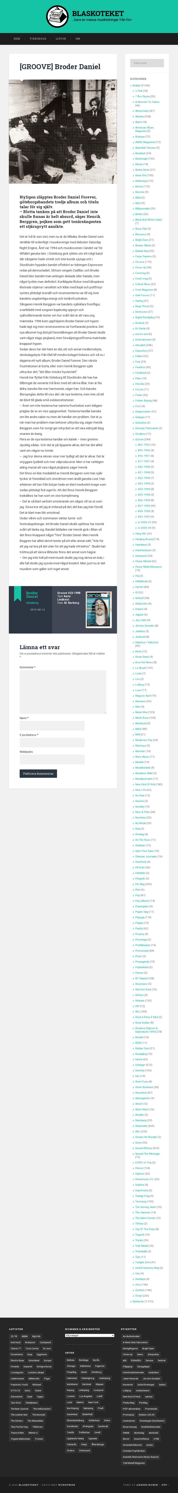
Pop (137, 895)
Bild (137, 203)
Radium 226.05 (147, 1414)
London (71, 1396)
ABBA (25, 1336)
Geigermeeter (143, 411)
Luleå (99, 1396)
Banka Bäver (142, 169)
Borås (96, 1360)
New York (93, 1402)
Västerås (71, 1444)
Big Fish (36, 1336)
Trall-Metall (141, 1245)
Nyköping (88, 1408)
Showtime (141, 1092)
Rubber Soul (142, 1048)
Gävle (84, 1372)
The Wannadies (35, 1420)
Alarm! (139, 122)
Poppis (139, 922)
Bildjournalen (142, 208)
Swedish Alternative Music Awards (141, 1456)
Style (29, 1396)
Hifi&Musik (141, 581)
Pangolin (140, 878)
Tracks (139, 1240)
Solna (107, 1420)
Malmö (80, 1402)
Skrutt (138, 1103)
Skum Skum (142, 1109)
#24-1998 (144, 489)
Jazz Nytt (140, 620)
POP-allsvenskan (131, 1408)
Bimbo (139, 214)
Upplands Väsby (75, 1438)
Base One (140, 175)
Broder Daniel (32, 595)
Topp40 (139, 1234)
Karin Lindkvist (64, 598)
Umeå (97, 1432)
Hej (137, 575)
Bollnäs (70, 1360)
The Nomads (38, 1414)
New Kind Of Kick (145, 784)
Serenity (139, 1070)
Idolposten (141, 603)
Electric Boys (17, 1360)
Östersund (84, 1450)
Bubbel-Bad (142, 251)
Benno (139, 186)
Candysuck (45, 1342)
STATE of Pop (143, 1162)
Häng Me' (140, 533)
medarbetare (142, 1390)
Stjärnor (139, 1173)
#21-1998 (144, 472)
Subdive (139, 1184)
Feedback (140, 372)
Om (77, 38)
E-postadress (29, 735)
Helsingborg (88, 1378)
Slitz (137, 1131)
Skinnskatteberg (75, 1420)
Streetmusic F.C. (144, 1179)
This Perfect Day (19, 1426)
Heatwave (141, 555)
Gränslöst (140, 422)
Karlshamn (72, 1384)
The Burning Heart (145, 1207)
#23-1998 (74, 593)
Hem (17, 38)
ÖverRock (140, 861)
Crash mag (141, 278)
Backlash (140, 153)
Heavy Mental (143, 561)
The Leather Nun (19, 1414)
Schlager (140, 1064)
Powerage (141, 939)
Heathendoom (143, 550)
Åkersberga (98, 1444)
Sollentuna (94, 1420)
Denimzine (141, 311)
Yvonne (39, 1438)
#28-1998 (144, 511)
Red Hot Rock (143, 989)
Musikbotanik (142, 767)
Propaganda (142, 961)
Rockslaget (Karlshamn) (152, 1420)
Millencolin (34, 1378)
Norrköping (73, 1408)
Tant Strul (16, 1402)
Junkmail (140, 636)
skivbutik (153, 1432)
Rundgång (141, 1054)
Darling (139, 300)
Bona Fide (141, 228)
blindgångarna (130, 1348)
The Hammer (142, 1212)
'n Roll (138, 90)
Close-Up (140, 267)
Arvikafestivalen (131, 1336)
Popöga (139, 917)
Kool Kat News (144, 662)
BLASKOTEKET (29, 1484)
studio (149, 1444)
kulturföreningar (146, 1384)
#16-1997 (144, 455)
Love (138, 690)
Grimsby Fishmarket (146, 428)
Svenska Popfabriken (134, 1450)
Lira (137, 679)
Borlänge (83, 1360)
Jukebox (140, 631)
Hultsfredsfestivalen (133, 1372)
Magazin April (143, 695)
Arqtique (140, 136)
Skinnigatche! (142, 1098)
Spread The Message (147, 1153)
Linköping (84, 1390)
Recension (141, 983)
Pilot (137, 889)
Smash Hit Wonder (146, 1137)
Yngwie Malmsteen (20, 1438)
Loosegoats (17, 1372)
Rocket (139, 1037)
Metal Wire (141, 712)
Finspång (71, 1372)
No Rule (139, 795)
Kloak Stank (142, 656)
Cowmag (140, 273)
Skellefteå (87, 1414)
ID (136, 592)
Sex (137, 1076)
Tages (40, 1396)
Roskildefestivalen (150, 1426)
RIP (137, 1006)
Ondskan (140, 845)
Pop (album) (142, 900)
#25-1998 (144, 494)
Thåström (38, 1426)
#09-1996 (144, 450)
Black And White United (148, 219)
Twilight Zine (142, 1262)
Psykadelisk (142, 967)
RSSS (138, 1042)
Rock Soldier (142, 1022)
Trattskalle (141, 1251)
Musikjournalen (143, 778)
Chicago (71, 1366)
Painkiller (140, 873)
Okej (137, 828)
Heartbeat (141, 544)
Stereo (139, 1168)
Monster (140, 751)
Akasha (139, 116)
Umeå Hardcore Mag (147, 1267)
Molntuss (140, 745)
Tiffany (139, 1223)
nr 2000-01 (144, 522)
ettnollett (140, 345)
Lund (69, 1402)
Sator (27, 1390)
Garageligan (143, 1366)
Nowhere (140, 817)
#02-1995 (144, 444)
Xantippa (140, 1279)
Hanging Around (144, 539)
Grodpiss (140, 433)
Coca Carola (32, 1348)
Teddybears (31, 1402)
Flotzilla (139, 384)
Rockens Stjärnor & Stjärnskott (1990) (146, 1030)
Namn (24, 718)
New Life (140, 790)
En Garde (140, 328)
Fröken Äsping (143, 400)
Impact (139, 609)
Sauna (138, 1059)
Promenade (142, 950)
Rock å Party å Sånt (146, 1017)
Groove (62, 593)
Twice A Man (17, 1432)
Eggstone (42, 1354)
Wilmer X (33, 1432)
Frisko (138, 395)
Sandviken (72, 1414)
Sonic (138, 1142)
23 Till (14, 1336)
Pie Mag (140, 884)
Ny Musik (140, 823)
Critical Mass (142, 284)
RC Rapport (142, 978)
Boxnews (140, 234)
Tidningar (38, 38)
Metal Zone (141, 717)
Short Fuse (141, 1081)
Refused (37, 1384)
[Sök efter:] (147, 63)
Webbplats (26, 751)
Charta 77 (16, 1348)
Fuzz (138, 406)
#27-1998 (144, 505)
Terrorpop (141, 1201)
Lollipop (139, 684)
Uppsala (92, 1438)
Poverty (139, 934)
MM (137, 734)
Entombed (34, 1360)
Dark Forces (142, 295)
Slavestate (141, 1125)
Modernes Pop (143, 740)
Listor (61, 38)
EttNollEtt (136, 1360)
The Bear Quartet (19, 1408)
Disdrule (139, 322)
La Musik (140, 668)
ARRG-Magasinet (145, 142)
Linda (138, 673)
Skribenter (138, 1301)
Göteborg (32, 602)
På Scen (140, 867)
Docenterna (17, 1354)
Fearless (140, 367)
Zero (138, 1284)
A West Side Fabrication (135, 1342)
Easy (29, 1354)
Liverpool (98, 1390)
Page (47, 1378)
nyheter (149, 1396)
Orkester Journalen (146, 856)
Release (139, 1000)
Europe (47, 1360)
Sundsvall (103, 1426)
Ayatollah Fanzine (145, 147)
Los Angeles (85, 1396)
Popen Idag (141, 911)
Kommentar (27, 667)
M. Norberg (71, 602)
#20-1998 (144, 466)
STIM (156, 1438)
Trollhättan (84, 1432)
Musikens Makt (144, 773)
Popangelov (142, 906)
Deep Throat (142, 306)
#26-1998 (144, 500)
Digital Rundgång (144, 317)
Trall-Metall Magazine (134, 1463)
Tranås (70, 1432)
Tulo (137, 1257)
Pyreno (139, 972)
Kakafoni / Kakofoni (146, 642)
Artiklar (137, 85)
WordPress (66, 1484)
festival (161, 1360)
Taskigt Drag (142, 1196)
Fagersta (99, 1366)
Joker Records (130, 1378)
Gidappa (139, 417)
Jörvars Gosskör (144, 625)
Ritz (137, 1011)
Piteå (100, 1408)
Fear (137, 361)
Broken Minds (143, 245)
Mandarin (140, 701)
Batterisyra (141, 180)
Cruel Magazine (144, 289)
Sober (38, 1390)
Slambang (141, 1120)
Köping (70, 1390)
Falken (139, 356)
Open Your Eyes (144, 851)
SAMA (126, 1432)
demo (140, 1354)
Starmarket (16, 1396)
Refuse (139, 995)
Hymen (139, 587)
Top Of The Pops (145, 1229)
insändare (154, 1372)
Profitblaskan (142, 945)
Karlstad (86, 1384)
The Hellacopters (42, 1408)
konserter (128, 1384)
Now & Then (142, 812)
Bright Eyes (141, 239)
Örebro (70, 1450)
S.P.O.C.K (15, 1390)
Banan (139, 164)
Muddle (139, 762)
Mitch (138, 729)
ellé (124, 1360)
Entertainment (143, 339)
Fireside (15, 1366)
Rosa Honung (130, 1426)
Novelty (139, 806)
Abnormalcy (142, 110)
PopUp (139, 928)
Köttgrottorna (44, 1366)
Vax (137, 1273)
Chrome (139, 261)
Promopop (128, 1414)
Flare (138, 378)
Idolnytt (139, 598)
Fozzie (139, 389)
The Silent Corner (145, 1218)
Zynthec (140, 1290)
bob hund (16, 1342)
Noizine (139, 801)
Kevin (138, 651)
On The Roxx (142, 839)
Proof (138, 956)
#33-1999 (144, 516)
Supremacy (141, 1190)
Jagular (139, 614)
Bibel (138, 197)
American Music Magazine (144, 129)
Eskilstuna (85, 1366)
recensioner (129, 1420)
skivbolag (139, 1432)
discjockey (153, 1354)
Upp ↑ (165, 1484)
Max (137, 706)
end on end (141, 334)
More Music (142, 756)
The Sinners (17, 1420)
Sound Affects (143, 1148)
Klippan (99, 1384)
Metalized (140, 723)
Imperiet (28, 1366)
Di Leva (47, 1348)
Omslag (139, 834)
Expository (141, 350)
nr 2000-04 (144, 527)
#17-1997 (144, 461)
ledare (162, 1384)
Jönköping (104, 1378)
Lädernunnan (17, 1378)
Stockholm (72, 1426)
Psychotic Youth (19, 1384)
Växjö (84, 1444)
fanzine (149, 1360)
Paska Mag (128, 1402)
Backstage (141, 158)
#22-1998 (144, 478)
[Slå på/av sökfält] (163, 39)
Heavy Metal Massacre (148, 566)
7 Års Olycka (142, 96)
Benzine (139, 192)
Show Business (144, 1087)
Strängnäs (88, 1426)
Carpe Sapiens (143, 256)
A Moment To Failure (147, 102)
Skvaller (139, 1114)
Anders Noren (147, 1484)
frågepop (128, 1366)
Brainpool (30, 1342)
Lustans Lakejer (36, 1372)
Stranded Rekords (132, 1444)
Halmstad (72, 1378)
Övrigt (138, 1295)
